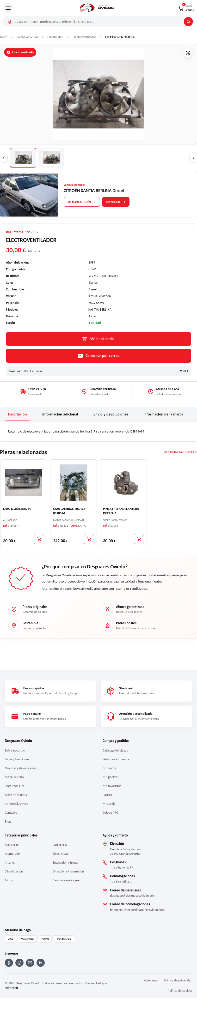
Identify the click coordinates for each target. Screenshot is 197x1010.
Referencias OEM (16, 804)
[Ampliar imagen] (188, 53)
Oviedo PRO (110, 813)
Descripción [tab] (17, 414)
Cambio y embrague (66, 880)
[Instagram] (19, 963)
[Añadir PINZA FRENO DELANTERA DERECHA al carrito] (139, 539)
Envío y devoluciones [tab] (110, 414)
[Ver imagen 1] (23, 158)
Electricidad (60, 854)
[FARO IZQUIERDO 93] (23, 482)
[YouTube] (30, 963)
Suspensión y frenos (66, 862)
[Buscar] (188, 21)
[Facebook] (9, 963)
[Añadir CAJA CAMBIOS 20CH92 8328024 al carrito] (89, 539)
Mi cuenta (109, 768)
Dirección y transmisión (68, 871)
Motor (9, 880)
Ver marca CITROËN (79, 202)
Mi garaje (109, 804)
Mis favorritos (112, 786)
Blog (8, 821)
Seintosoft (11, 988)
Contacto (11, 813)
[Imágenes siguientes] (193, 158)
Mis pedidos (110, 777)
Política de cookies (180, 991)
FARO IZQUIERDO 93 (17, 508)
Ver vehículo (113, 202)
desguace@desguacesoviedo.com (132, 896)
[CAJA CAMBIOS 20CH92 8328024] (73, 482)
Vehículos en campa (116, 759)
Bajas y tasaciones (17, 759)
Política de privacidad (178, 980)
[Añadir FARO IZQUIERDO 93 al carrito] (39, 539)
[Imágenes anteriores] (4, 158)
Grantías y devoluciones (21, 768)
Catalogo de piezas (115, 750)
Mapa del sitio (14, 777)
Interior (10, 862)
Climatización (14, 871)
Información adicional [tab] (60, 414)
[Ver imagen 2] (51, 158)
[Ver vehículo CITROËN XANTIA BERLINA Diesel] (29, 195)
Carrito (107, 795)
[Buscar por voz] (9, 21)
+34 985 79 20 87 (121, 868)
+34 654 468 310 (121, 882)
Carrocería (60, 845)
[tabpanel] (98, 431)
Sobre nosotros (15, 750)
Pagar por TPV (14, 786)
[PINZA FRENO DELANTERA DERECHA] (123, 482)
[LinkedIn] (41, 963)
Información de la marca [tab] (163, 414)
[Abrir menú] (8, 8)
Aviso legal (151, 980)
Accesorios (12, 845)
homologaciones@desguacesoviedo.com (137, 910)
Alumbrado (12, 854)
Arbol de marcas (16, 795)
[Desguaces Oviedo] (97, 8)
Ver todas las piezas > (180, 452)
